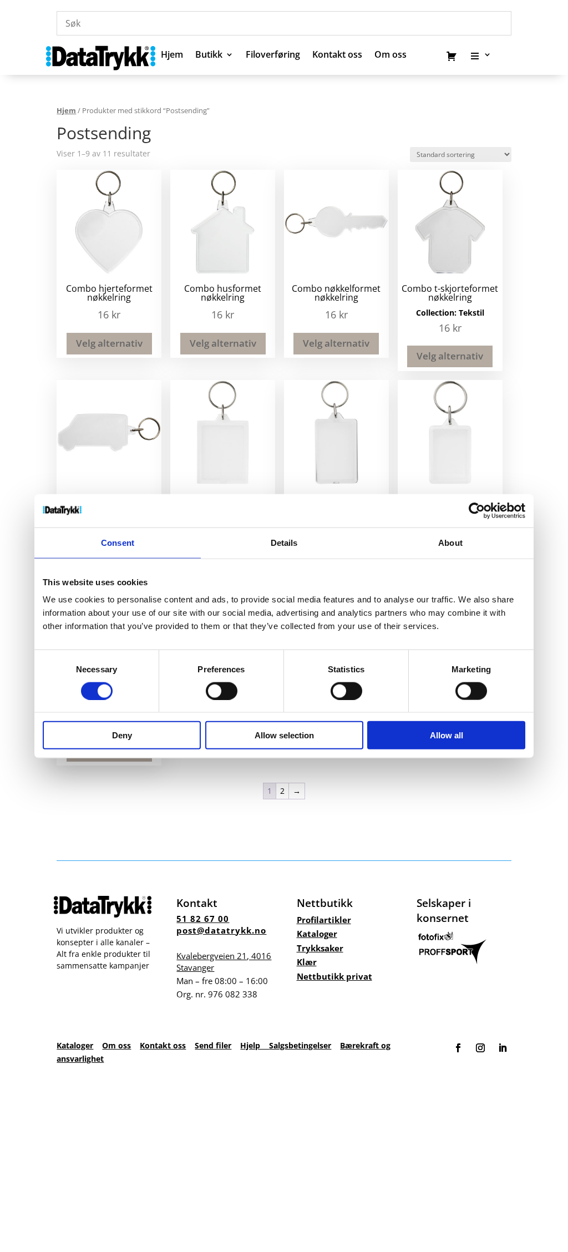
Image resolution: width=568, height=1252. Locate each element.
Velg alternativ (109, 343)
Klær (307, 961)
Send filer (213, 1045)
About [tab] (450, 542)
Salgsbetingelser (300, 1045)
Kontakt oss (337, 55)
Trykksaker (320, 948)
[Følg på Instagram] (480, 1048)
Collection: (437, 312)
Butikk (208, 55)
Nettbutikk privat (334, 976)
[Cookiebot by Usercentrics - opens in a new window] (476, 510)
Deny (122, 735)
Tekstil (471, 312)
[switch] (221, 691)
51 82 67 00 (202, 918)
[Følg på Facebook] (458, 1048)
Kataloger (317, 933)
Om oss (116, 1045)
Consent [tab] (117, 542)
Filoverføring (273, 55)
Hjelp (254, 1045)
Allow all (446, 735)
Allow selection (284, 735)
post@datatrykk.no (221, 930)
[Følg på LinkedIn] (502, 1048)
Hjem (172, 55)
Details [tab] (284, 542)
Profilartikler (324, 919)
